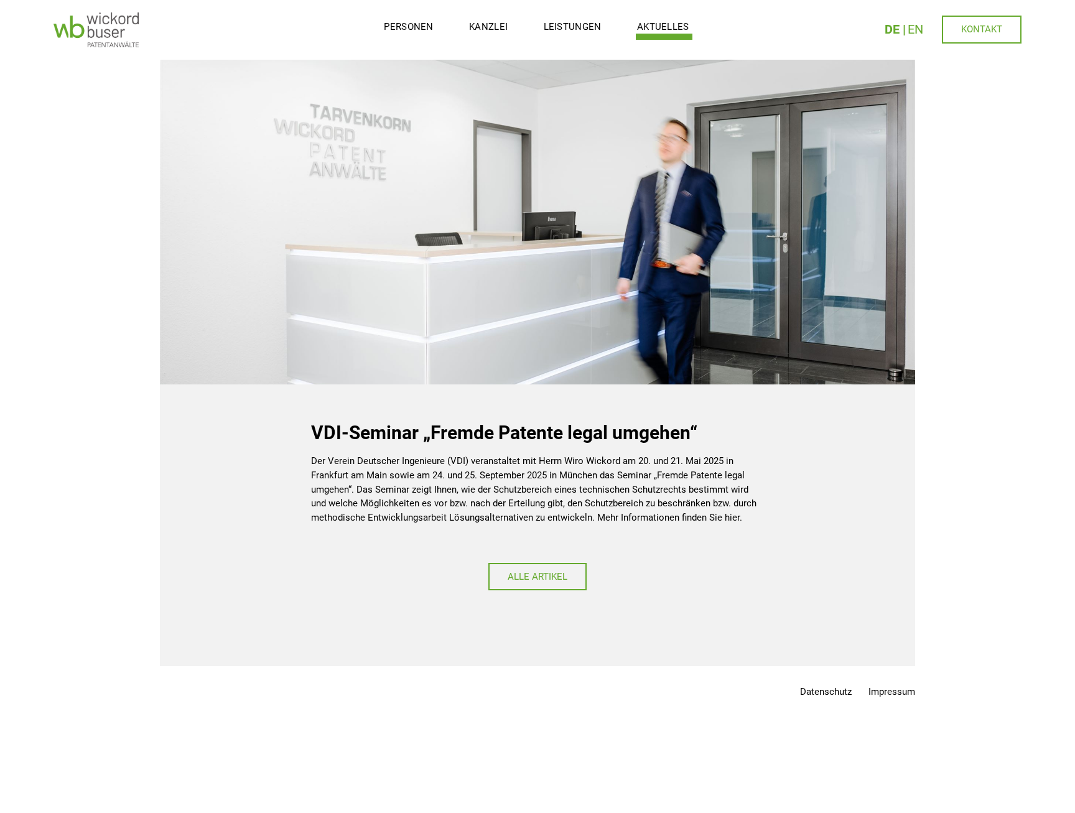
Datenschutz (826, 691)
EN (915, 29)
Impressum (891, 691)
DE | (895, 29)
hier (732, 517)
